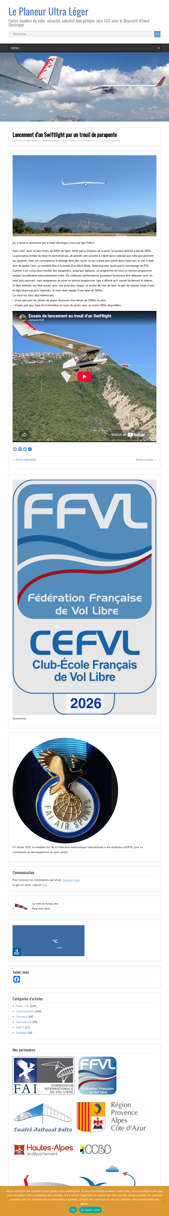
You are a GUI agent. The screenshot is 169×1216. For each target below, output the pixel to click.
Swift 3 (20, 1027)
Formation (22, 1016)
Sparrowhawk (24, 1022)
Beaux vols (22, 1006)
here (44, 884)
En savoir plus (90, 1209)
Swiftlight (21, 1032)
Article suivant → (146, 459)
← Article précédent (24, 459)
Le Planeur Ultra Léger (48, 11)
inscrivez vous (71, 880)
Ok (73, 1209)
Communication (25, 1011)
